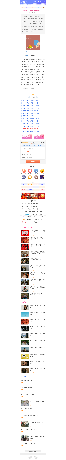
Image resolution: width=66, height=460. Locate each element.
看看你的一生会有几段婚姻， (32, 214)
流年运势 (24, 189)
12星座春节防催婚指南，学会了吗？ (30, 209)
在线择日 (30, 187)
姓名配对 (24, 184)
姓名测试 (27, 7)
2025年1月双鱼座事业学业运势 (30, 131)
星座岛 (23, 7)
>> (37, 97)
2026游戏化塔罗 (36, 190)
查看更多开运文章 (33, 451)
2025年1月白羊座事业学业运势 (30, 103)
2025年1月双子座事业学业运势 (30, 108)
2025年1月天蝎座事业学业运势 (30, 121)
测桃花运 (36, 184)
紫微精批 (42, 7)
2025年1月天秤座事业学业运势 (30, 118)
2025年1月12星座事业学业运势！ (30, 100)
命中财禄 (42, 187)
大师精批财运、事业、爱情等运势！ (33, 219)
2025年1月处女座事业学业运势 (30, 115)
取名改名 (24, 187)
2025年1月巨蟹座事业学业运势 (30, 110)
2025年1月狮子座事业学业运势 (30, 113)
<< (29, 97)
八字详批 (30, 184)
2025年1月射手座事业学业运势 (30, 123)
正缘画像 (42, 189)
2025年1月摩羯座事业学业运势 (30, 126)
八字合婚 (30, 189)
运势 (38, 1)
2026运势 (32, 7)
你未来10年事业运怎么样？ (30, 222)
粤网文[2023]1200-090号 (33, 458)
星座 (35, 1)
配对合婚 (37, 7)
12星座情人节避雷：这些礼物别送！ (30, 203)
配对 (41, 1)
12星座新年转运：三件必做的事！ (29, 206)
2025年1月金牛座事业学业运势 (30, 105)
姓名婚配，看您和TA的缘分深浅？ (32, 216)
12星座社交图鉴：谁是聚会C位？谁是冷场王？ (32, 211)
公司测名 (36, 187)
